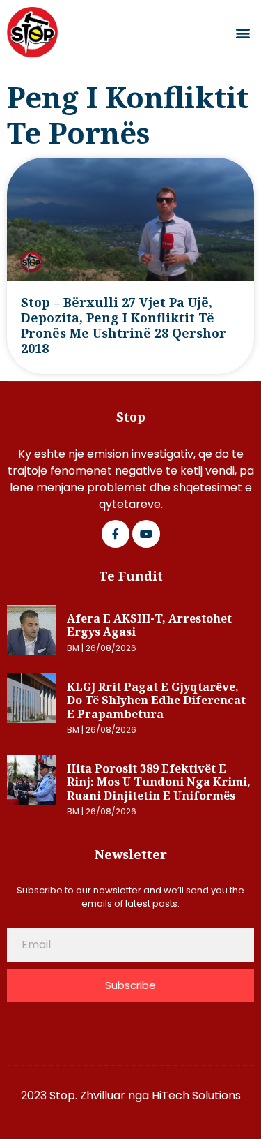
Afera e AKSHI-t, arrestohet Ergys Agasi (149, 625)
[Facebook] (115, 534)
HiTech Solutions (196, 1095)
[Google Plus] (146, 534)
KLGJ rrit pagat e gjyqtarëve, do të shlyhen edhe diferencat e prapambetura (156, 700)
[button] (242, 32)
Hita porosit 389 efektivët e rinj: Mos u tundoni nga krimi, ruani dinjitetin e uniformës (159, 782)
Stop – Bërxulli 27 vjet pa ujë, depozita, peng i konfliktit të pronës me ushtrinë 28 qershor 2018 (123, 325)
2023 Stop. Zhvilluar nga (86, 1095)
